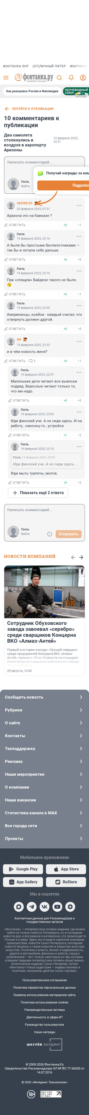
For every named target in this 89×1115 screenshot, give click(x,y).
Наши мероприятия (24, 774)
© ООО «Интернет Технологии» (44, 1082)
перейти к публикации (33, 109)
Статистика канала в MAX (31, 812)
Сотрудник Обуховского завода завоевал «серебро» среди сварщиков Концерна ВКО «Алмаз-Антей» (41, 632)
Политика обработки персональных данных (44, 987)
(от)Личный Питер (49, 66)
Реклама (13, 761)
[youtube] (57, 907)
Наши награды (44, 1032)
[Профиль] (83, 78)
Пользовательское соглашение (44, 980)
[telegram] (32, 907)
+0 (65, 225)
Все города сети (21, 825)
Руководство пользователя (44, 1024)
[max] (19, 907)
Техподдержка (20, 748)
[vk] (44, 907)
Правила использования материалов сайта (44, 995)
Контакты (15, 735)
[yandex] (70, 907)
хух (19, 339)
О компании (17, 787)
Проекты (14, 838)
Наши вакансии (20, 799)
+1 (65, 435)
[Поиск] (59, 78)
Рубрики (13, 709)
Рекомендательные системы (44, 1010)
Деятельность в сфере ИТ (44, 1017)
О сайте (12, 722)
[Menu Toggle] (6, 78)
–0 (79, 259)
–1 (79, 225)
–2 (79, 435)
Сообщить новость (24, 697)
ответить (17, 225)
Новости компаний (30, 556)
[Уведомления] (71, 78)
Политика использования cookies (44, 1002)
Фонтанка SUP (16, 66)
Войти (25, 186)
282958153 (24, 203)
